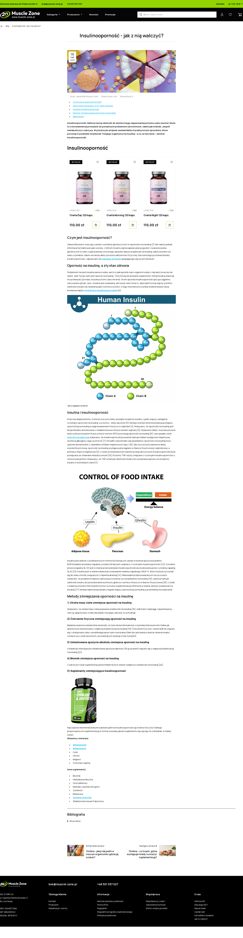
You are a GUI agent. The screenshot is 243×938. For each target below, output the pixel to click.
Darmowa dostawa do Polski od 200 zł (18, 4)
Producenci (73, 14)
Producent (54, 905)
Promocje (110, 14)
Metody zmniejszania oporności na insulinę (94, 113)
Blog (7, 26)
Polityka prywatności (106, 915)
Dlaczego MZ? (201, 905)
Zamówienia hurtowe (155, 905)
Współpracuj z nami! (155, 901)
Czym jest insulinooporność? (87, 102)
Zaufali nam (199, 912)
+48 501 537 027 (74, 4)
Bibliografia (78, 116)
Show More (75, 821)
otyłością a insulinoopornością (100, 290)
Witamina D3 (79, 745)
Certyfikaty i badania (203, 915)
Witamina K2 (79, 748)
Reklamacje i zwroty (58, 908)
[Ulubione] (98, 162)
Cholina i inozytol (82, 797)
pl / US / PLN (234, 4)
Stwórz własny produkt (156, 908)
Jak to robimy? (201, 919)
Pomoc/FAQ (102, 905)
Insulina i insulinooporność (86, 109)
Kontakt (220, 4)
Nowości (93, 14)
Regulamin (102, 908)
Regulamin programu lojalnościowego (114, 912)
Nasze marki (200, 908)
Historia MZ (199, 901)
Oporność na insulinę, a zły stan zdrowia (93, 106)
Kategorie (52, 14)
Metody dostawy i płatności (110, 901)
